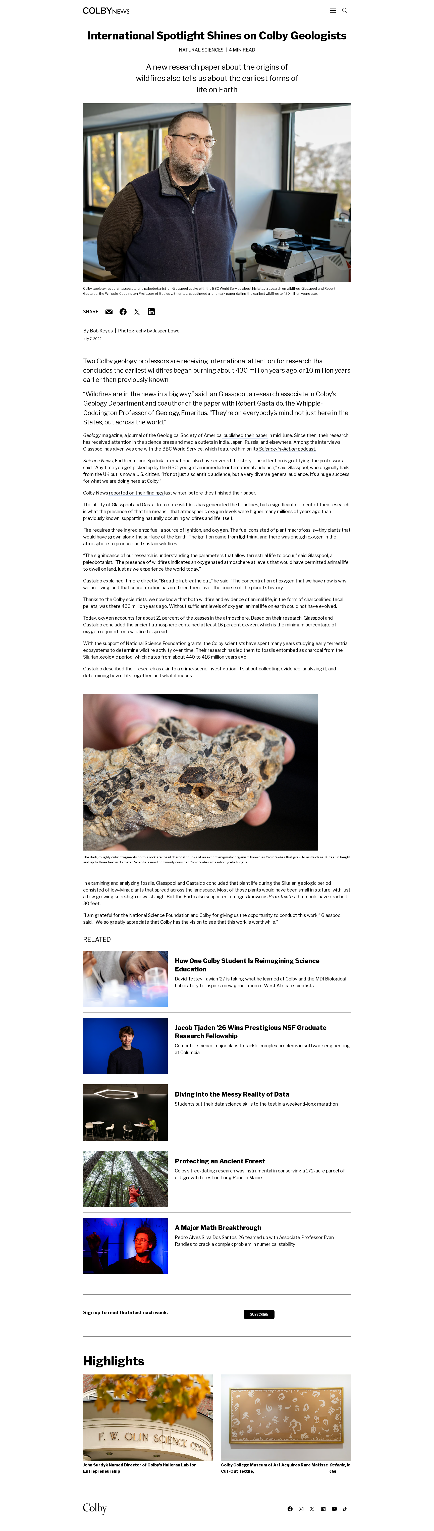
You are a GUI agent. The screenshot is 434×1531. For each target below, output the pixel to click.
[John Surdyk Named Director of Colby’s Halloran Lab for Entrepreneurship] (148, 1417)
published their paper (245, 435)
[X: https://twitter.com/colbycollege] (137, 311)
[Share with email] (109, 311)
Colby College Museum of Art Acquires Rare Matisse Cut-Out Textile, (285, 1468)
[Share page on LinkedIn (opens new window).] (151, 311)
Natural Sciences (201, 50)
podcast (287, 449)
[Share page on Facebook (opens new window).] (123, 311)
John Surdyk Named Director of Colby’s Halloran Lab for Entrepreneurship (139, 1468)
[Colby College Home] (97, 1509)
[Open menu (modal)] (333, 10)
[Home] (106, 10)
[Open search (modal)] (345, 10)
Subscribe (259, 1314)
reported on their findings (136, 493)
